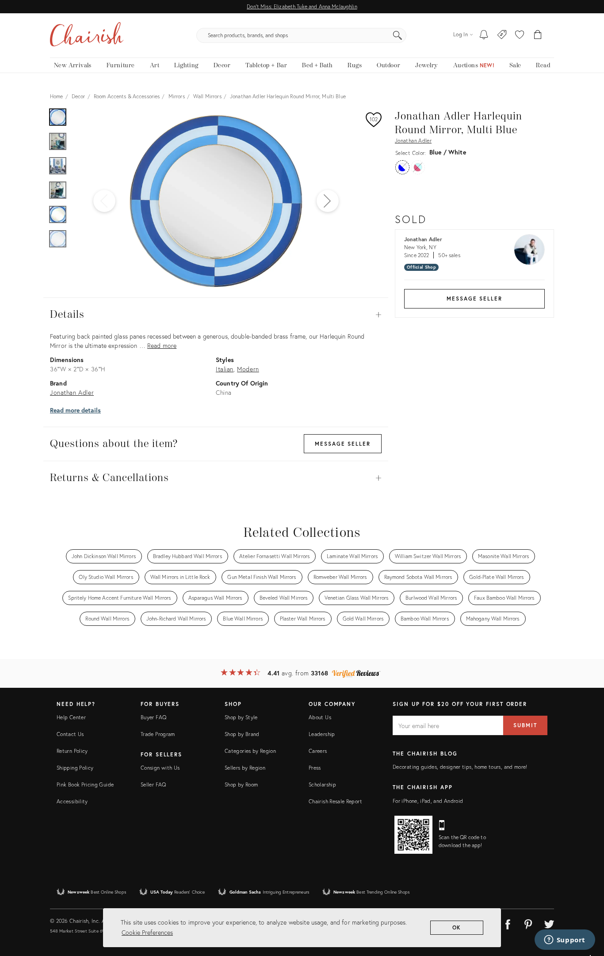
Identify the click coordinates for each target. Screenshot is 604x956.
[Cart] (538, 35)
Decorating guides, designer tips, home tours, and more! (460, 766)
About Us (320, 717)
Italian (224, 369)
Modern (248, 369)
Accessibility (72, 801)
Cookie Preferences (147, 932)
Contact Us (70, 734)
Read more (161, 345)
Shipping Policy (75, 767)
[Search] (397, 35)
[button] (519, 35)
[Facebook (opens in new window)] (507, 923)
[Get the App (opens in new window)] (413, 835)
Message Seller (474, 298)
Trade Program (158, 734)
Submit (525, 725)
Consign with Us (160, 767)
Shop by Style (241, 717)
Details (216, 314)
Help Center (71, 717)
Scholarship (322, 784)
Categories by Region (250, 751)
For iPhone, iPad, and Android (428, 801)
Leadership (322, 734)
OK (457, 927)
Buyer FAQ (153, 717)
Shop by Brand (242, 734)
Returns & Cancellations (216, 478)
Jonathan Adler (413, 140)
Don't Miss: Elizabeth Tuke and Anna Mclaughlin (302, 6)
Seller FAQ (153, 784)
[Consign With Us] (502, 35)
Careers (318, 751)
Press (315, 767)
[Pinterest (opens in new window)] (528, 923)
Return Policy (72, 751)
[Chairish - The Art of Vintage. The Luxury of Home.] (86, 35)
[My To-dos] (484, 35)
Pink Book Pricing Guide (85, 784)
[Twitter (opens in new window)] (549, 923)
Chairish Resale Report (335, 801)
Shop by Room (241, 784)
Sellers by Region (245, 767)
